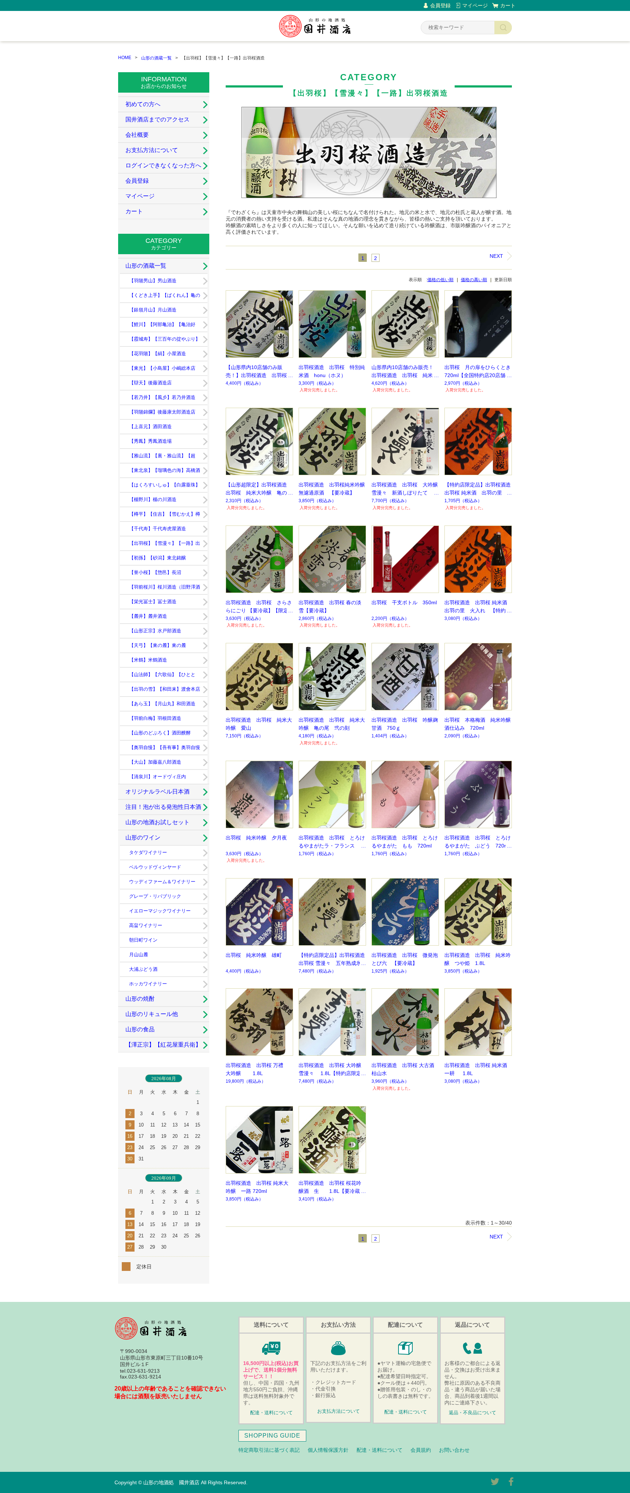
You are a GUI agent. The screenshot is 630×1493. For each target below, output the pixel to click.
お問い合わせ (454, 1450)
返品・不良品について (472, 1412)
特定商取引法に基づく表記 (269, 1450)
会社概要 (137, 135)
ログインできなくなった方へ (163, 165)
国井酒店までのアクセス (157, 119)
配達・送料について (271, 1412)
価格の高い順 (474, 279)
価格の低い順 (440, 279)
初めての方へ (142, 104)
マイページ (475, 5)
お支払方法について (151, 150)
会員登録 (440, 5)
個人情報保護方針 (328, 1450)
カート (508, 5)
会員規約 (421, 1450)
